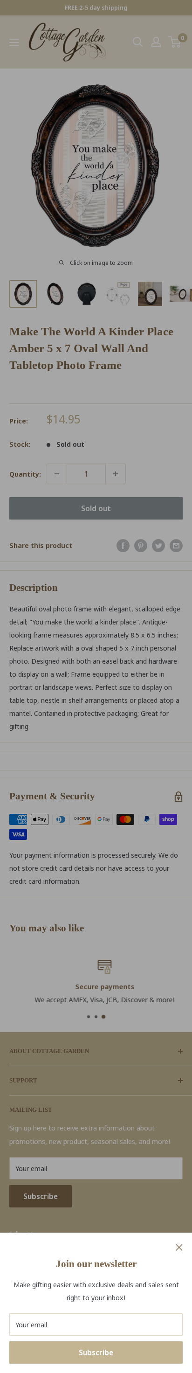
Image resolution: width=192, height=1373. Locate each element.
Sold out (96, 508)
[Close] (179, 1246)
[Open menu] (14, 42)
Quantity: (25, 473)
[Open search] (138, 42)
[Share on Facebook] (123, 545)
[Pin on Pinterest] (140, 545)
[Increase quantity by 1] (115, 474)
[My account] (156, 42)
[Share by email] (176, 545)
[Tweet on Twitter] (158, 545)
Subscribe (96, 1352)
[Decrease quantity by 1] (57, 474)
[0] (175, 42)
